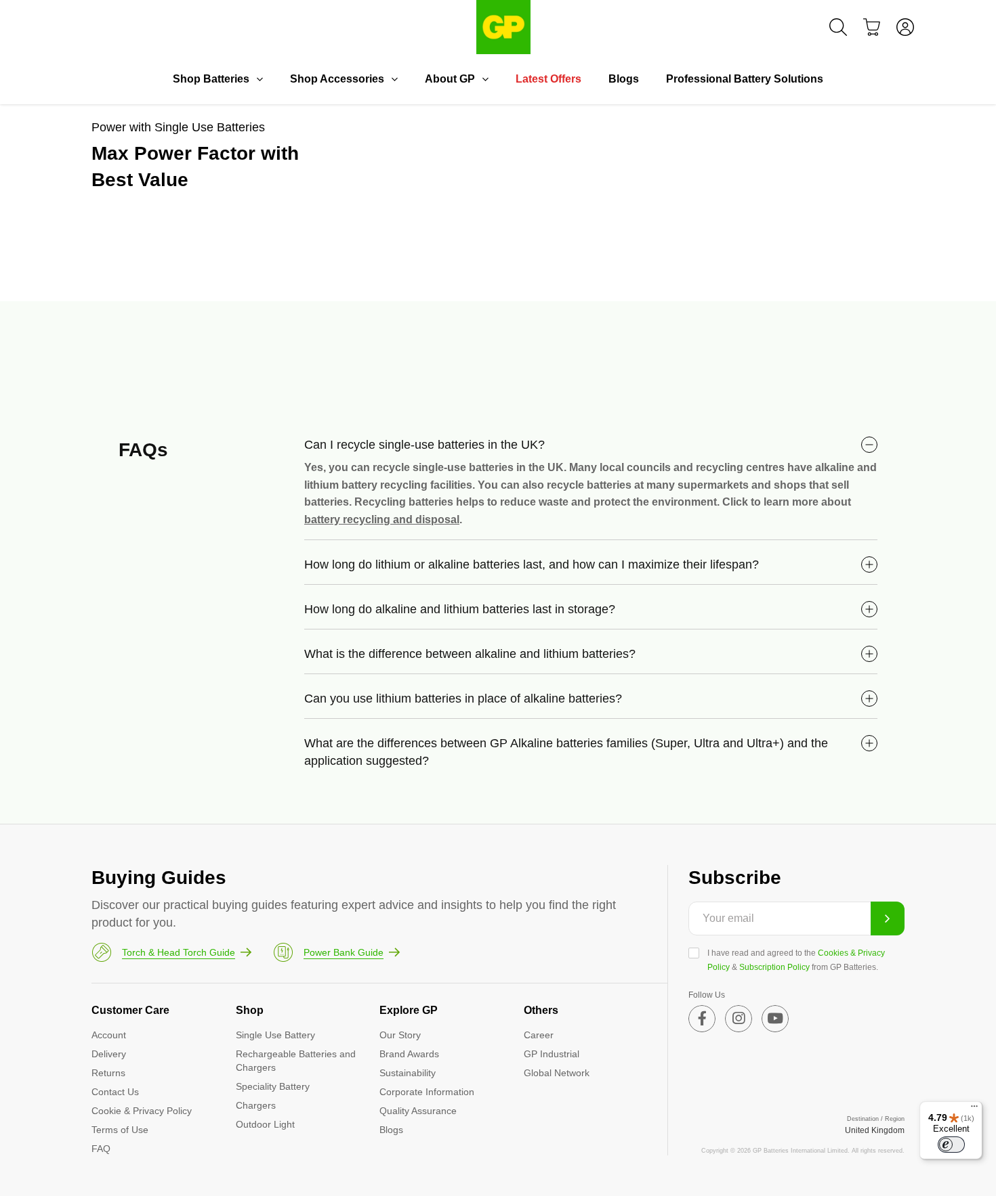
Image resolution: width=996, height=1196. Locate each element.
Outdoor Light (265, 1124)
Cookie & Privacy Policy (141, 1110)
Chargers (256, 1105)
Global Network (556, 1072)
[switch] (951, 1144)
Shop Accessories (337, 79)
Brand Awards (409, 1053)
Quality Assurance (418, 1110)
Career (539, 1034)
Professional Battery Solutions (744, 79)
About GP (450, 79)
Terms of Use (119, 1129)
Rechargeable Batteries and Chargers (296, 1060)
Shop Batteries (211, 79)
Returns (108, 1072)
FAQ (100, 1148)
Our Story (400, 1034)
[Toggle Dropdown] (259, 79)
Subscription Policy (774, 967)
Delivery (108, 1053)
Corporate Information (426, 1091)
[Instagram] (738, 1018)
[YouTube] (775, 1018)
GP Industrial (551, 1053)
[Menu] (974, 1109)
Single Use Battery (275, 1034)
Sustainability (407, 1072)
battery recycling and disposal (381, 519)
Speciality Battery (273, 1086)
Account (108, 1034)
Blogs (623, 79)
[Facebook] (701, 1018)
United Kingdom (875, 1130)
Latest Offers (548, 79)
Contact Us (115, 1091)
